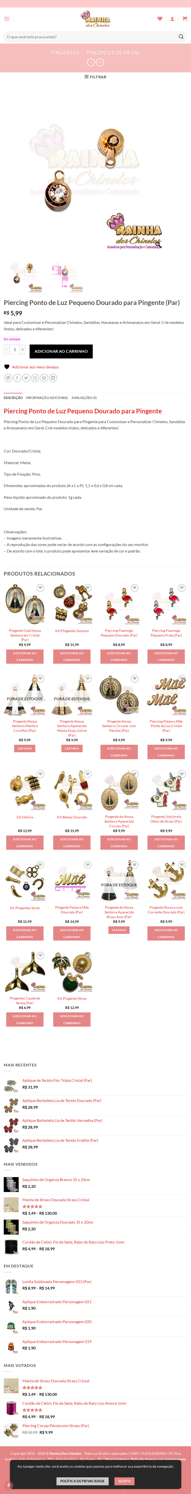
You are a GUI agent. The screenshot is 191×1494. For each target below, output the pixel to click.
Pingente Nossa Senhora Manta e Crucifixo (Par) (25, 726)
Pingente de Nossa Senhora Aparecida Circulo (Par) (119, 821)
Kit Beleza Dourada (72, 817)
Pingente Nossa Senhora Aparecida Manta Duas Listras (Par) (72, 728)
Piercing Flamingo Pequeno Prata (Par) (166, 632)
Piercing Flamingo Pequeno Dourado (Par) (119, 632)
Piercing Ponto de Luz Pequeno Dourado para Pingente (83, 411)
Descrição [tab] (13, 398)
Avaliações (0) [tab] (84, 398)
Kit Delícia (25, 817)
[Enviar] (181, 37)
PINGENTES (65, 53)
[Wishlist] (159, 18)
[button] (7, 18)
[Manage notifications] (9, 1485)
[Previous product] (100, 62)
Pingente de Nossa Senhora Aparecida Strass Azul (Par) (119, 912)
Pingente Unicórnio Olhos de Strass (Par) (166, 818)
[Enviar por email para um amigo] (35, 378)
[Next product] (91, 62)
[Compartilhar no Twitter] (26, 378)
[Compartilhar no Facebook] (17, 378)
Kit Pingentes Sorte (25, 908)
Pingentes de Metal (113, 53)
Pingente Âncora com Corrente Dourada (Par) (166, 909)
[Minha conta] (172, 18)
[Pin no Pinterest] (44, 378)
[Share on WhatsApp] (8, 378)
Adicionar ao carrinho (61, 351)
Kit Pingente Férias (72, 998)
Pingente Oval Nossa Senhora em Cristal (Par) (25, 635)
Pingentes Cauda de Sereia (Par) (25, 1000)
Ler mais (25, 748)
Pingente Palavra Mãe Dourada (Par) (72, 909)
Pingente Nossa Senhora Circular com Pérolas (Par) (119, 726)
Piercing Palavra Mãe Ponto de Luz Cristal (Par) (166, 726)
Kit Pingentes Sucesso (72, 631)
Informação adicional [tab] (47, 398)
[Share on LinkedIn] (53, 378)
